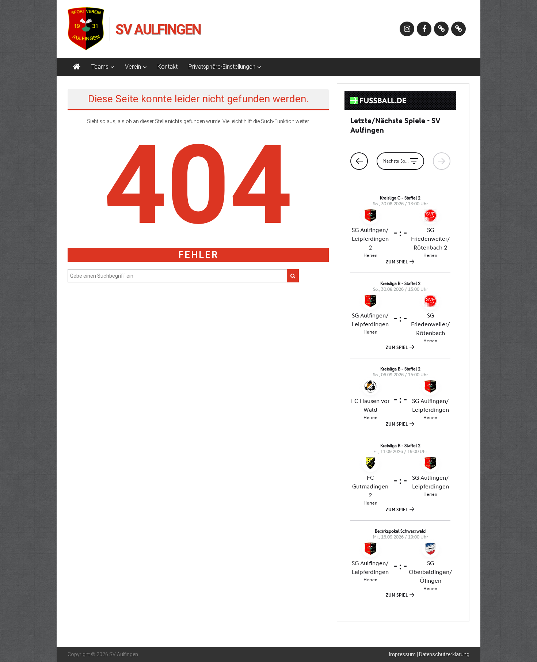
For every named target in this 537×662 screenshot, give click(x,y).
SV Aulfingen (158, 30)
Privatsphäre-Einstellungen (221, 66)
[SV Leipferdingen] (441, 29)
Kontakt (167, 66)
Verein (133, 66)
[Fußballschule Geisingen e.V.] (458, 29)
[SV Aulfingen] (77, 67)
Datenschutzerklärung (444, 654)
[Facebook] (424, 29)
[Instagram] (407, 29)
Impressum (402, 654)
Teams (99, 66)
